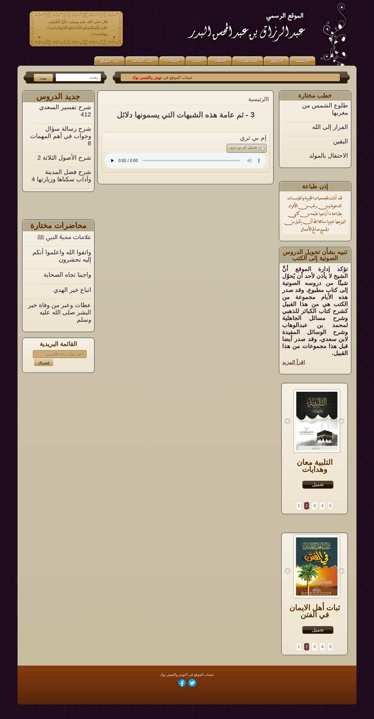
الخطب (220, 60)
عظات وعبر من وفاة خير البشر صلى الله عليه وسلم (59, 312)
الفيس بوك (153, 77)
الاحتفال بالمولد (328, 135)
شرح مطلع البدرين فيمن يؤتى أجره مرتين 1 (62, 180)
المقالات (172, 60)
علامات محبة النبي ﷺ (64, 237)
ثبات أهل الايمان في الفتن (315, 611)
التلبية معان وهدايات (315, 465)
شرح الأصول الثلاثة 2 (64, 137)
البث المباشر (142, 60)
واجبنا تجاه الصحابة (67, 274)
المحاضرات (247, 60)
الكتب (196, 60)
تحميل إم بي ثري (243, 147)
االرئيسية (258, 99)
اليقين (340, 121)
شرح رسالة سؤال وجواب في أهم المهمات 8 (60, 116)
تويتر (169, 77)
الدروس (276, 60)
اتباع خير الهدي (72, 289)
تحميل (318, 484)
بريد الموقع (109, 60)
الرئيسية (302, 60)
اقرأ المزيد (293, 362)
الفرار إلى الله (330, 107)
